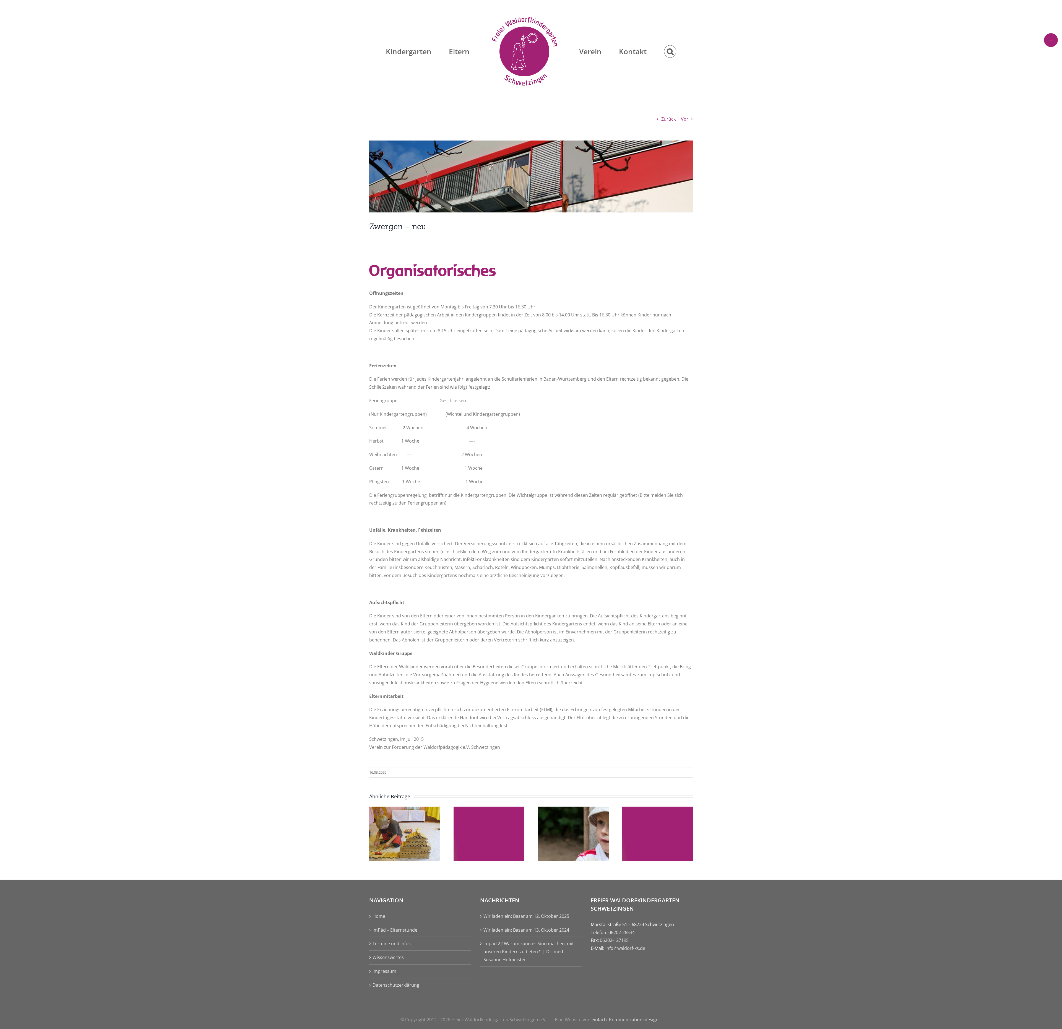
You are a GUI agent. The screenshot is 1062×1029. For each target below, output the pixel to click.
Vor (684, 119)
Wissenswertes (388, 957)
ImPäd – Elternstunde (395, 930)
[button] (640, 51)
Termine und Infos (392, 943)
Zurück (668, 119)
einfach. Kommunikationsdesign (625, 1020)
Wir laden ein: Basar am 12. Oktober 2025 (526, 916)
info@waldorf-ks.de (625, 948)
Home (379, 916)
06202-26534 (621, 932)
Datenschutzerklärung (396, 985)
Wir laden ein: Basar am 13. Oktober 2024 (526, 930)
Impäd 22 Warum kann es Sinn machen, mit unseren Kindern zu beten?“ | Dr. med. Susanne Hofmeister (528, 951)
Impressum (384, 971)
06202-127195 (614, 940)
